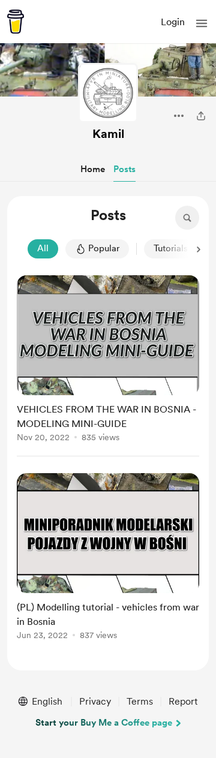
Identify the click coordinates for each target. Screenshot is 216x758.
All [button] (43, 248)
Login (173, 22)
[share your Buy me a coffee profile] (201, 115)
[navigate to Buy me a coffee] (15, 22)
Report (183, 701)
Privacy (95, 701)
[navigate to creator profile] (108, 93)
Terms (140, 701)
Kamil (108, 134)
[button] (201, 23)
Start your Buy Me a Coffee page (103, 722)
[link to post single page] (108, 360)
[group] (108, 365)
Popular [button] (103, 248)
